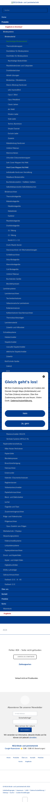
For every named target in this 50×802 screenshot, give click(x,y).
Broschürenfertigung (12, 463)
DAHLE (9, 366)
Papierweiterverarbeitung (12, 444)
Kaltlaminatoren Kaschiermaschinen (19, 313)
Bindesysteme (8, 32)
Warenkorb (7, 609)
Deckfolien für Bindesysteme (17, 56)
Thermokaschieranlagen (15, 318)
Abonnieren (25, 730)
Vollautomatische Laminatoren (17, 303)
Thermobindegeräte (13, 196)
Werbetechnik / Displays (12, 531)
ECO (8, 371)
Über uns (5, 589)
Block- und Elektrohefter (14, 497)
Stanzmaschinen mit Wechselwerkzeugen (21, 250)
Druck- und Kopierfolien (12, 555)
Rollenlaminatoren (13, 308)
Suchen (45, 10)
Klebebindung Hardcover (15, 143)
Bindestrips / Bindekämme (16, 80)
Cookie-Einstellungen (23, 792)
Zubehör (11, 138)
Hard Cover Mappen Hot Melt (17, 167)
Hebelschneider (10, 337)
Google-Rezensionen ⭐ (14, 748)
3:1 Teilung (12, 231)
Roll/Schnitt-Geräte (12, 361)
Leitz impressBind (14, 90)
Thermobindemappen (14, 46)
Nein (25, 413)
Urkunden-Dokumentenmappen (18, 158)
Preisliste (5, 599)
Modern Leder (13, 114)
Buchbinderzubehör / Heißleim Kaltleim (21, 182)
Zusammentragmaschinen (14, 512)
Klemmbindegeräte (13, 264)
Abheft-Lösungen (12, 75)
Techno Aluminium (15, 124)
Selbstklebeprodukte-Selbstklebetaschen (21, 187)
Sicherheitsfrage (25, 718)
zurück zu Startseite (25, 656)
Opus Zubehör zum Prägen (16, 526)
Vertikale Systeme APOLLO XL (17, 439)
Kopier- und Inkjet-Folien (14, 560)
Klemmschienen (12, 153)
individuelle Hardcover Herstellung (19, 172)
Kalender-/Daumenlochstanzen (16, 478)
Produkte (5, 22)
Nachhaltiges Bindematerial (16, 41)
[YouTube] (25, 620)
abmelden (33, 738)
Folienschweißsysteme (13, 541)
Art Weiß (11, 109)
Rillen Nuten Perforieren (14, 449)
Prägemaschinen (11, 521)
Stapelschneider (11, 342)
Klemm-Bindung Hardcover (16, 85)
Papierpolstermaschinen (13, 550)
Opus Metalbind (14, 100)
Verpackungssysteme (11, 536)
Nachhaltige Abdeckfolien (17, 61)
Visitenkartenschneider (13, 487)
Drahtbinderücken (13, 70)
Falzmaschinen (10, 468)
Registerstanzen (10, 483)
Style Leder (12, 119)
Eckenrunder (9, 473)
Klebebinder (12, 211)
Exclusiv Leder (13, 133)
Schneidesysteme (9, 332)
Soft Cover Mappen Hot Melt (17, 163)
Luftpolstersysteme (12, 546)
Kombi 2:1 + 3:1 (14, 240)
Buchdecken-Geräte (13, 279)
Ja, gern (25, 423)
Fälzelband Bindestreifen (15, 177)
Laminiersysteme (9, 289)
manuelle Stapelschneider (15, 347)
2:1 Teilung (12, 235)
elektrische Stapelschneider (16, 352)
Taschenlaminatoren (13, 298)
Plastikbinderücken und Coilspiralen (19, 66)
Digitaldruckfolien (11, 565)
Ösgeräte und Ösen (12, 507)
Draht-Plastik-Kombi (13, 245)
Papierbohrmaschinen (13, 492)
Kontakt (4, 594)
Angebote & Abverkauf (13, 27)
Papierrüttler (9, 453)
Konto (4, 604)
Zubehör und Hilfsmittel (15, 327)
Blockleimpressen (12, 284)
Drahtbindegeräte (12, 226)
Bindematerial (10, 37)
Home (4, 17)
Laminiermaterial (11, 323)
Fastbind (11, 216)
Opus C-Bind (12, 95)
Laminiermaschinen (12, 293)
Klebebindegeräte (12, 201)
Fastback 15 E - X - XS (13, 580)
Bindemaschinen (11, 192)
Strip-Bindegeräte (12, 260)
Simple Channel (13, 129)
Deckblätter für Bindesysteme (17, 51)
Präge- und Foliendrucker (12, 516)
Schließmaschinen (13, 255)
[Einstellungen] (43, 377)
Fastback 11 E (10, 584)
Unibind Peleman (12, 148)
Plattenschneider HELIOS (15, 434)
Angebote (7, 614)
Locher (7, 502)
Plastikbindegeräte (13, 221)
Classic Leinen (13, 104)
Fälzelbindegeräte (14, 206)
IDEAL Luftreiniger (10, 570)
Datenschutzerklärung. (21, 400)
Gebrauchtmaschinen (11, 575)
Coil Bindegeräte (12, 269)
